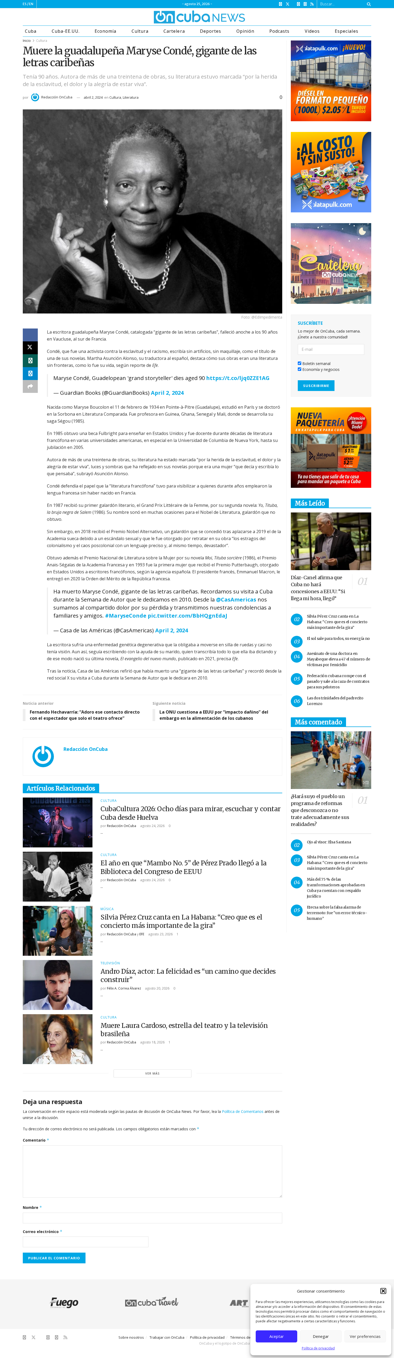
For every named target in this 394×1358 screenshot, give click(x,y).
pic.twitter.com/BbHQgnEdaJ (187, 615)
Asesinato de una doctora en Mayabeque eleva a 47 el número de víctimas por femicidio (338, 659)
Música (107, 909)
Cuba (30, 31)
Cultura (140, 31)
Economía (105, 31)
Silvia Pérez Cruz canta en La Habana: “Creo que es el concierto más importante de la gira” (181, 921)
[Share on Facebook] (30, 335)
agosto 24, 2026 (152, 826)
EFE (141, 934)
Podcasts (279, 31)
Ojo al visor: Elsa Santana (329, 842)
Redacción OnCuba (56, 97)
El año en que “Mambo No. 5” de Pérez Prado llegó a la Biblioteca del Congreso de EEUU (184, 867)
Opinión (245, 31)
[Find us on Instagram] (298, 4)
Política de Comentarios (242, 1111)
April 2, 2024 (167, 392)
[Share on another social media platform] (30, 386)
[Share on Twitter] (30, 347)
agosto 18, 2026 (152, 1042)
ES (25, 4)
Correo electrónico (42, 1231)
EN (31, 4)
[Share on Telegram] (30, 373)
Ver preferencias (365, 1336)
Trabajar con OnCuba (167, 1337)
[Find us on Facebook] (280, 4)
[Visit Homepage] (179, 16)
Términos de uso (244, 1337)
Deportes (210, 31)
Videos (312, 31)
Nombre (32, 1207)
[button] (383, 1291)
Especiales (346, 31)
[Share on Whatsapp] (30, 360)
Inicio (27, 40)
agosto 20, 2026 (156, 988)
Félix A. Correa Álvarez (124, 988)
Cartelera (174, 31)
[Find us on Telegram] (305, 4)
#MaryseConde (125, 615)
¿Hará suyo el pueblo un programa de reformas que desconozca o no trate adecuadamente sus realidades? (320, 810)
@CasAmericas (236, 599)
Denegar (321, 1336)
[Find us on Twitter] (287, 4)
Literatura (131, 97)
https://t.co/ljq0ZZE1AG (238, 378)
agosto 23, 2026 (160, 934)
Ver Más (152, 1073)
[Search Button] (367, 4)
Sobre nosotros (131, 1337)
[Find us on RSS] (312, 4)
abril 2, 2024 (93, 97)
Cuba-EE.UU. (66, 31)
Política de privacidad (318, 1348)
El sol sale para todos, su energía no (338, 638)
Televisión (110, 963)
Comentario (36, 1140)
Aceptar (276, 1336)
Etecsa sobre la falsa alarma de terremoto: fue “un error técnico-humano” (337, 913)
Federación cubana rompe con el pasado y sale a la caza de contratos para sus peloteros (338, 681)
